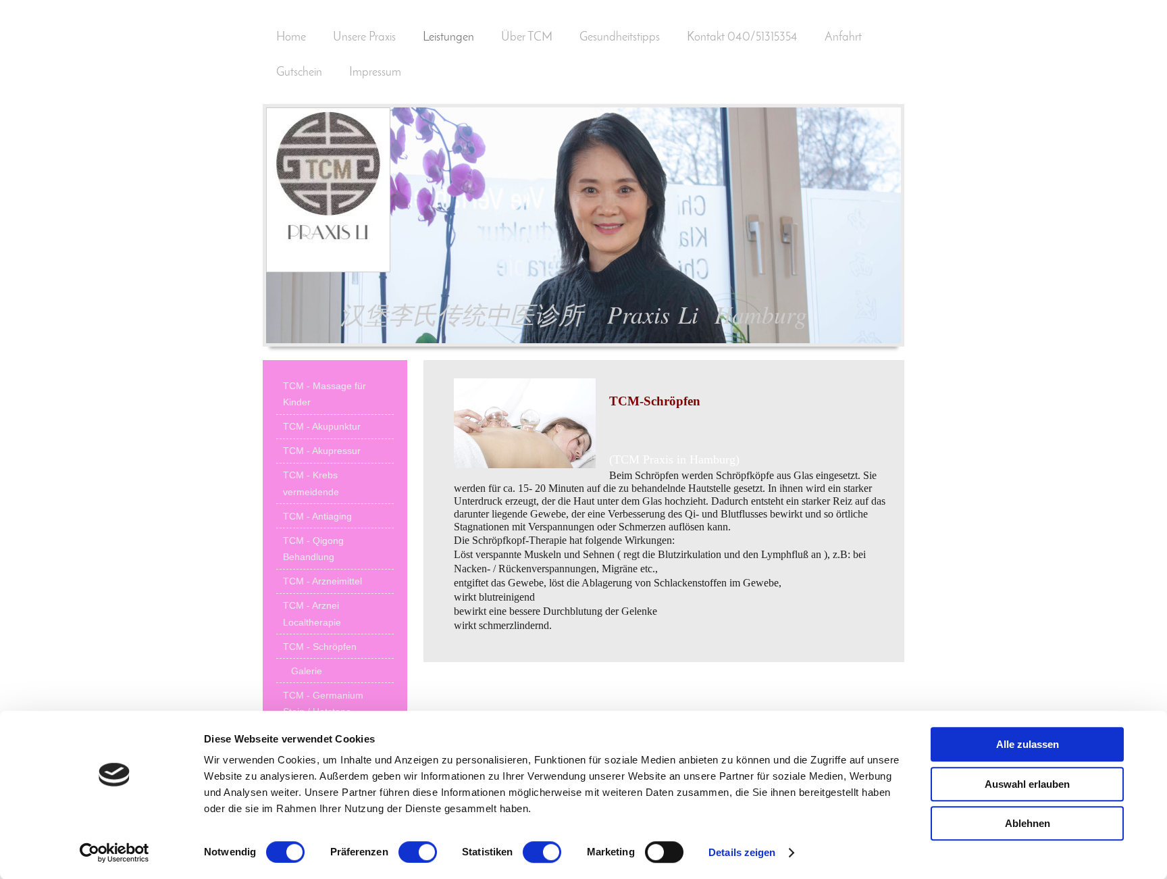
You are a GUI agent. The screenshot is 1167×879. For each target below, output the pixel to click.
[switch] (417, 852)
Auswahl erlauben (1027, 784)
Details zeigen (741, 852)
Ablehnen (1027, 823)
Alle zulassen (1027, 744)
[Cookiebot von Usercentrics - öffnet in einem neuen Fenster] (114, 853)
